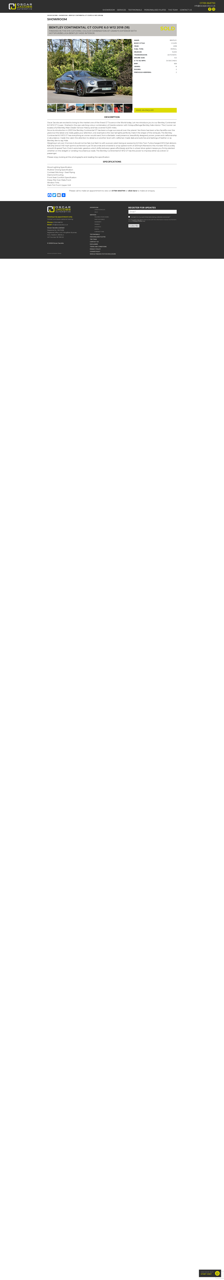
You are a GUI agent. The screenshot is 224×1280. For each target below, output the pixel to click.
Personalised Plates (155, 10)
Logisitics (97, 226)
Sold (96, 212)
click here (132, 191)
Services (121, 10)
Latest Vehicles (99, 209)
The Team (173, 10)
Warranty (97, 222)
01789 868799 (207, 3)
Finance (97, 224)
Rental (96, 229)
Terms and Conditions (98, 246)
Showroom (109, 10)
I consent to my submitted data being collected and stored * (150, 217)
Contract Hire (99, 231)
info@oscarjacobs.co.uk (204, 6)
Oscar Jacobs (52, 15)
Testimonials (135, 10)
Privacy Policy (95, 249)
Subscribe (134, 226)
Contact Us (186, 10)
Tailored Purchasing (101, 217)
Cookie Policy (95, 251)
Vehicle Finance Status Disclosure (103, 254)
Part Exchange (99, 219)
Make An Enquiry (145, 110)
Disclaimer (94, 244)
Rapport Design (57, 253)
